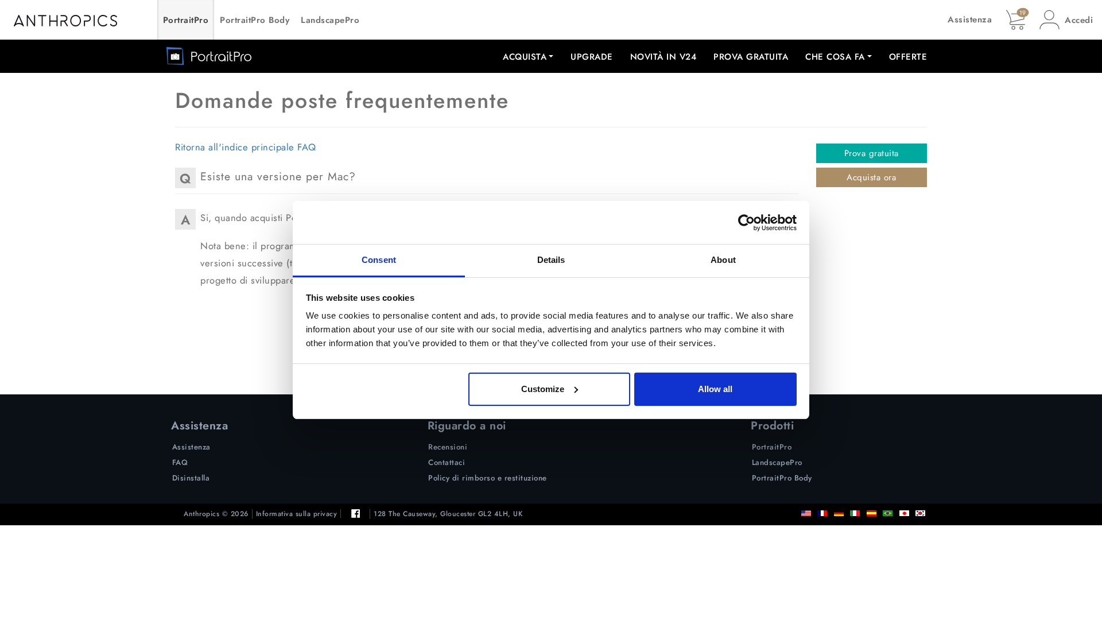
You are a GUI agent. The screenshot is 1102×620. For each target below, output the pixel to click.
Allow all (715, 389)
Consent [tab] (379, 260)
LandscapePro (330, 20)
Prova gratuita (750, 57)
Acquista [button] (524, 57)
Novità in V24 (663, 57)
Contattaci (446, 462)
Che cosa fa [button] (835, 57)
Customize (542, 389)
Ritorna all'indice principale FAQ (245, 147)
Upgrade (592, 57)
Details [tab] (551, 260)
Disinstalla (191, 477)
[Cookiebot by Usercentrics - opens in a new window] (746, 222)
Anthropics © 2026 (216, 514)
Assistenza (970, 19)
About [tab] (723, 260)
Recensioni (447, 446)
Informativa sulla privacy (296, 514)
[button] (1066, 19)
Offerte (908, 57)
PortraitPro (186, 20)
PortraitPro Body (254, 20)
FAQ (180, 462)
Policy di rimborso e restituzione (487, 477)
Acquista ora (871, 177)
